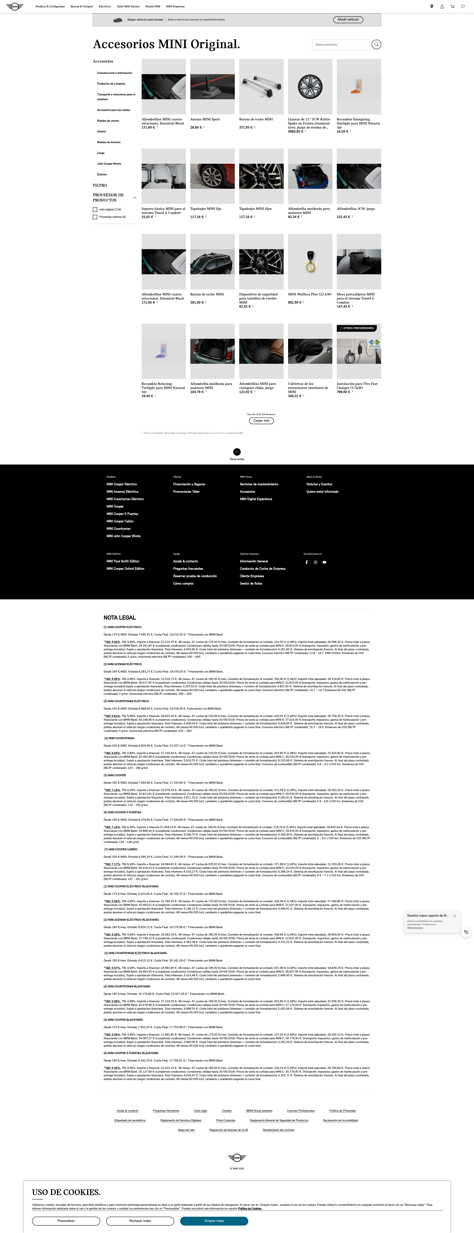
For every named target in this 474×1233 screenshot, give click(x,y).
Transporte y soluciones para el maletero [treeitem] (116, 97)
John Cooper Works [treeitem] (109, 163)
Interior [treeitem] (101, 131)
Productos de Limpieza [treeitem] (111, 83)
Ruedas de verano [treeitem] (108, 120)
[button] (376, 44)
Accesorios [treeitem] (103, 61)
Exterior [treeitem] (102, 174)
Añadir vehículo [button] (348, 19)
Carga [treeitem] (100, 153)
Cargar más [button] (261, 420)
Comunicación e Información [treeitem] (114, 73)
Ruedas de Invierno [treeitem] (109, 142)
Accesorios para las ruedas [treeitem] (113, 110)
